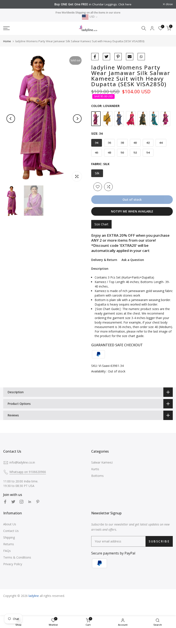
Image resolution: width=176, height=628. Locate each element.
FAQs (7, 551)
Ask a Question (132, 260)
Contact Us (11, 531)
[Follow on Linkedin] (30, 501)
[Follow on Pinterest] (38, 501)
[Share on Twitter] (106, 56)
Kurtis (95, 469)
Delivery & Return (104, 260)
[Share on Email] (129, 56)
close (9, 4)
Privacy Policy (12, 564)
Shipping (9, 537)
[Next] (77, 118)
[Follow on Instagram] (21, 501)
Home (7, 41)
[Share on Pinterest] (118, 56)
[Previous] (10, 118)
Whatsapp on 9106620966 (27, 472)
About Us (9, 524)
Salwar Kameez (102, 462)
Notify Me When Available (132, 211)
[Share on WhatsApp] (141, 56)
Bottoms (97, 476)
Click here (120, 4)
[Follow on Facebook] (5, 501)
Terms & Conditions (17, 557)
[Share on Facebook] (95, 56)
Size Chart (101, 224)
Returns (8, 544)
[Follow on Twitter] (13, 501)
